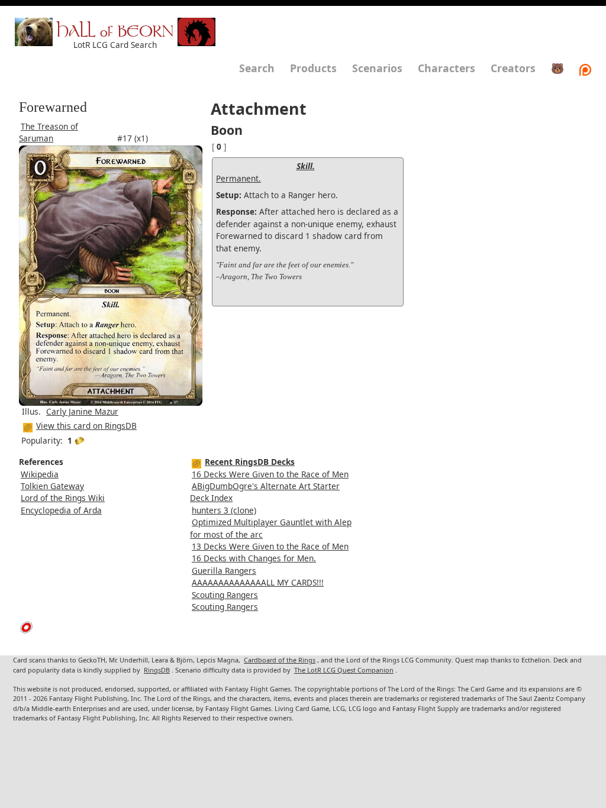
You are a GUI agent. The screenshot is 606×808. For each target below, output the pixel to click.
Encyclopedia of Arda (61, 510)
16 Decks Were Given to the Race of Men (270, 474)
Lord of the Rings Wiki (63, 497)
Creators (513, 68)
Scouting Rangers (225, 594)
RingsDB (157, 669)
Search (257, 68)
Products (313, 68)
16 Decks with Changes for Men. (254, 558)
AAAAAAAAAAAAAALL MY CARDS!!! (258, 582)
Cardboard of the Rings (279, 659)
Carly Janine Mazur (82, 411)
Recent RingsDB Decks (250, 461)
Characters (446, 68)
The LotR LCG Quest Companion (344, 669)
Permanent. (238, 178)
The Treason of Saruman (48, 132)
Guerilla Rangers (224, 570)
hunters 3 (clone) (224, 510)
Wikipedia (40, 474)
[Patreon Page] (585, 68)
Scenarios (377, 68)
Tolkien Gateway (52, 486)
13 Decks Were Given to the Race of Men (270, 546)
